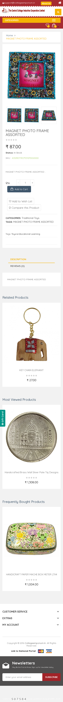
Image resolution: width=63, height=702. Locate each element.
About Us (46, 3)
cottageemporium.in (35, 643)
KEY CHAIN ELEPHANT (31, 370)
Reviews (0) (17, 266)
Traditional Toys (30, 217)
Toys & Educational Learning (25, 234)
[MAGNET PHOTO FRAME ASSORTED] (14, 115)
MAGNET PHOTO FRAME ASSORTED (26, 38)
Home (9, 35)
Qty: (8, 182)
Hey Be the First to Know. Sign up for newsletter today (32, 667)
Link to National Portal (23, 651)
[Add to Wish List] (17, 382)
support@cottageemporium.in (19, 2)
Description (18, 259)
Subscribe (51, 677)
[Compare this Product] (46, 382)
